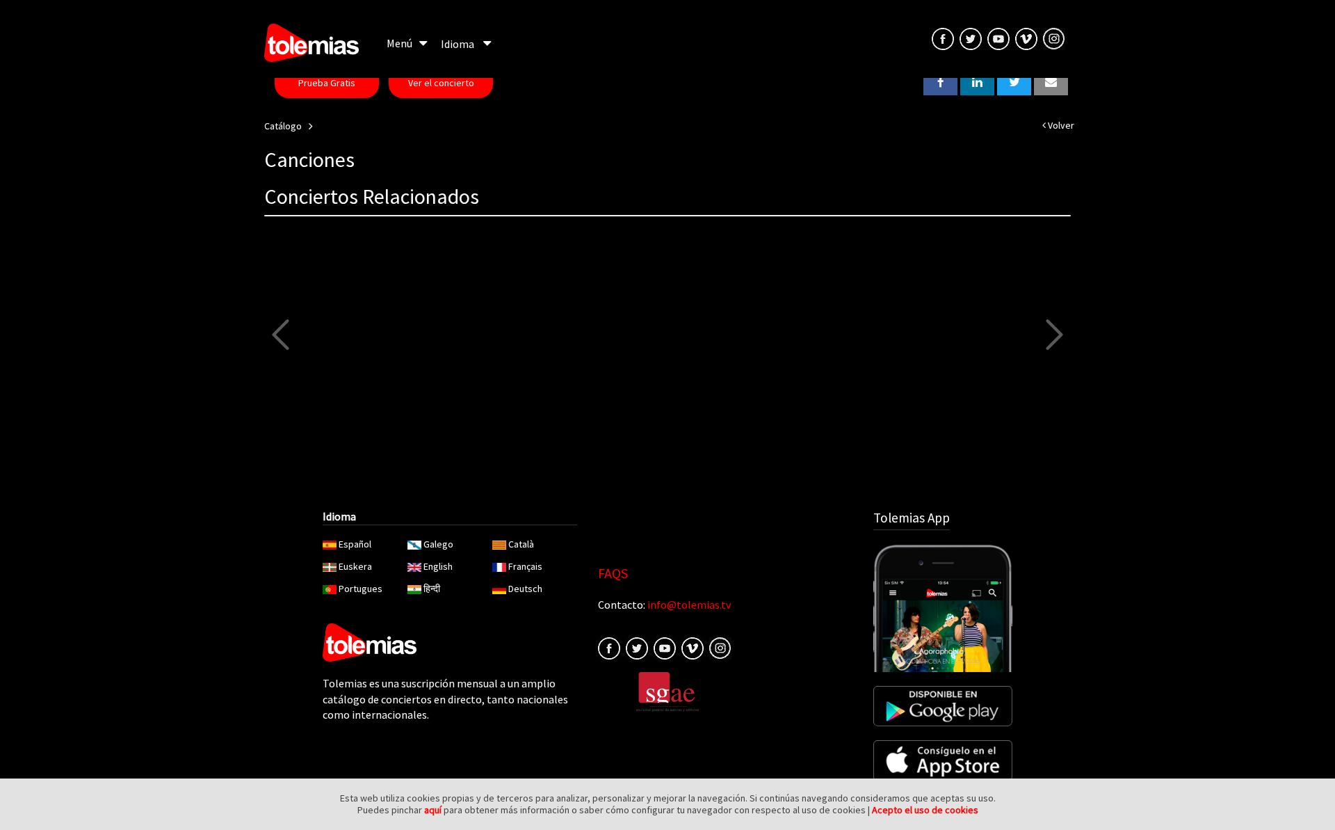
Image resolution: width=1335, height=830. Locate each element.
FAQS (613, 573)
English (438, 566)
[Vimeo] (1026, 38)
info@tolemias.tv (689, 605)
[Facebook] (609, 647)
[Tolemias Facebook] (943, 38)
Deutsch (525, 588)
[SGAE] (667, 691)
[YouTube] (998, 38)
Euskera (355, 566)
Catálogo (283, 126)
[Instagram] (1054, 38)
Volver (1060, 125)
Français (525, 566)
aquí (433, 810)
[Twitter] (637, 647)
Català (521, 544)
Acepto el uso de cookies (925, 810)
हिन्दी (431, 588)
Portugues (360, 588)
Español (355, 544)
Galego (438, 544)
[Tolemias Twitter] (971, 38)
